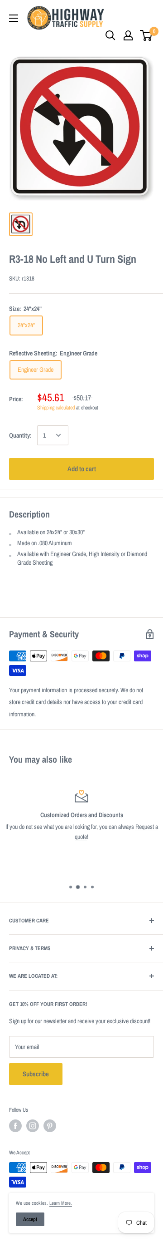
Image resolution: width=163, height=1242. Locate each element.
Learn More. (60, 1203)
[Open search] (110, 35)
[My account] (128, 35)
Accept (30, 1219)
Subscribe (36, 1074)
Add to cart (81, 468)
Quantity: (20, 435)
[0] (146, 35)
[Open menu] (13, 18)
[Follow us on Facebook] (15, 1125)
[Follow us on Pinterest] (49, 1125)
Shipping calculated (56, 407)
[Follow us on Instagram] (32, 1125)
